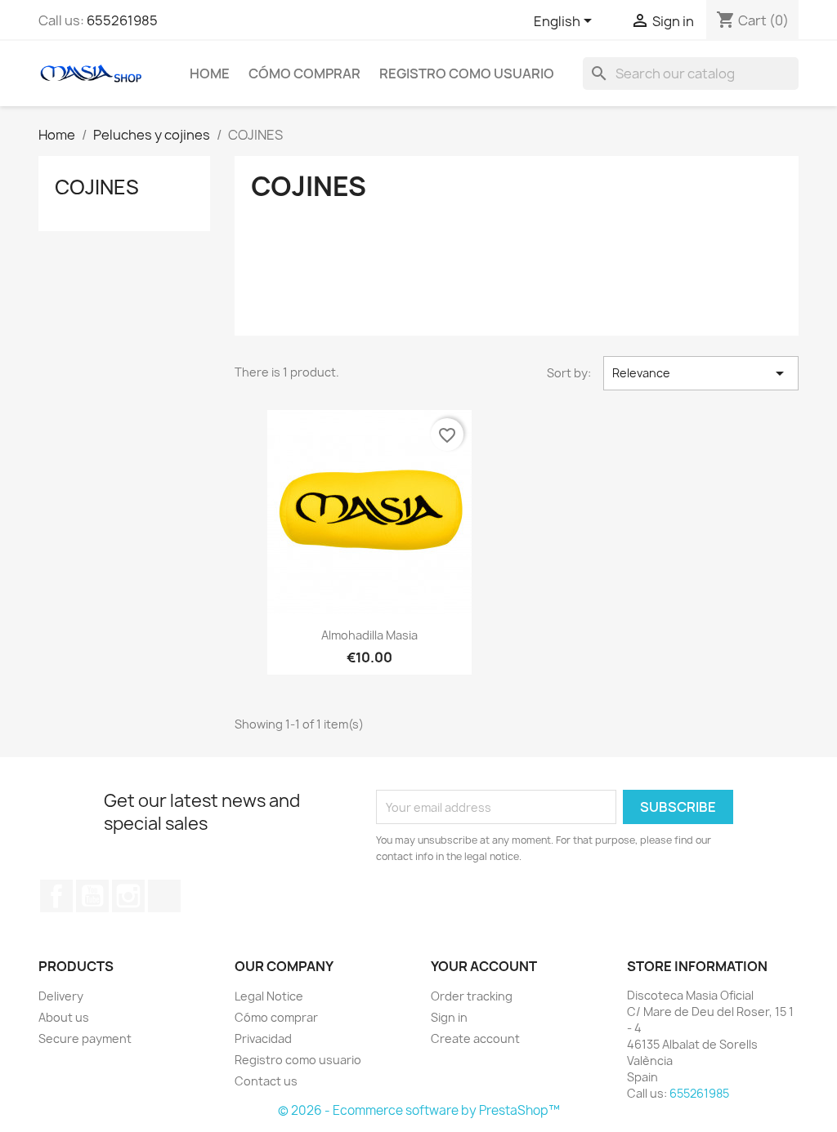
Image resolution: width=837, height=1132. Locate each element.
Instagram (128, 896)
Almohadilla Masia (369, 635)
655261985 (122, 20)
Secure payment (85, 1038)
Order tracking (471, 996)
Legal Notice (269, 996)
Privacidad (263, 1038)
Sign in (449, 1017)
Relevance (701, 373)
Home (210, 73)
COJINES (97, 187)
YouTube (92, 896)
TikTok (164, 896)
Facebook (56, 896)
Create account (475, 1038)
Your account (484, 966)
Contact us (266, 1081)
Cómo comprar (304, 73)
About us (63, 1017)
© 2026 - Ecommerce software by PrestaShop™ (419, 1110)
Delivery (60, 996)
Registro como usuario (466, 73)
